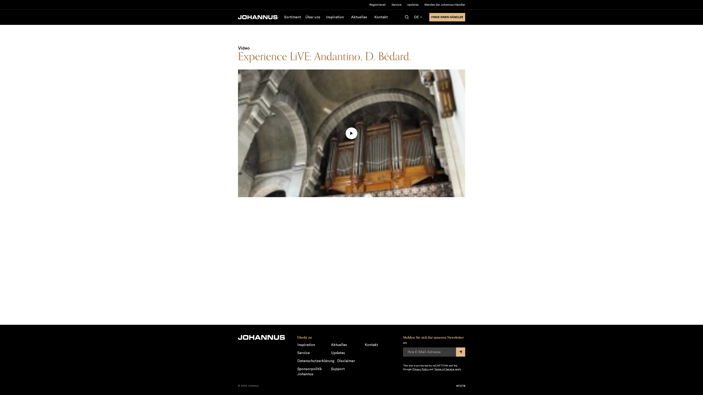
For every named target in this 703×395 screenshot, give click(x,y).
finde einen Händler (447, 17)
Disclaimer (346, 361)
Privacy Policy (420, 369)
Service (396, 4)
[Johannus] (258, 17)
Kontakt (381, 17)
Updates (413, 4)
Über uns (312, 17)
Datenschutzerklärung (315, 361)
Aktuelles (359, 17)
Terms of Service (444, 369)
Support (338, 369)
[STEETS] (460, 386)
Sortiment (292, 17)
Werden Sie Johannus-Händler (444, 4)
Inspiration (335, 17)
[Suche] (407, 17)
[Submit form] (460, 352)
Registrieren (377, 4)
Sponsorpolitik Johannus (309, 371)
